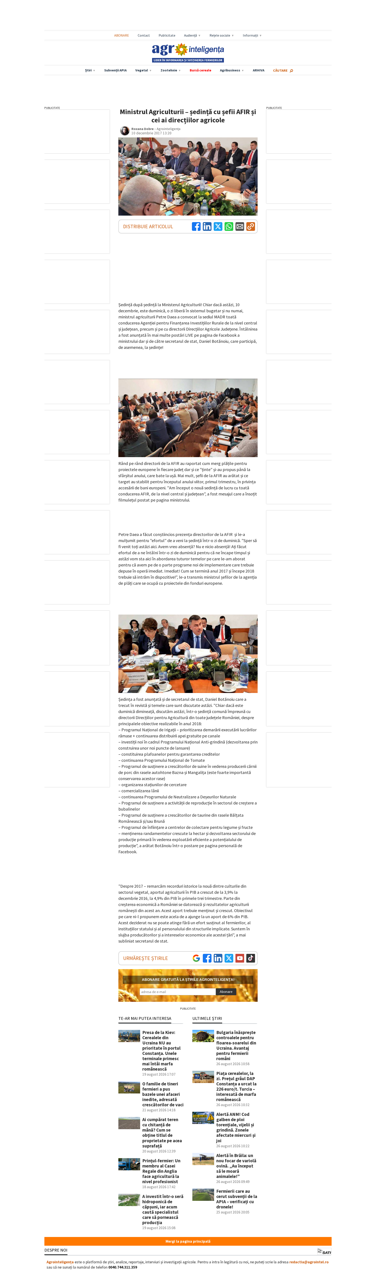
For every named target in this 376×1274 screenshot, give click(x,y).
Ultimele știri (207, 1018)
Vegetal (141, 70)
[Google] (196, 958)
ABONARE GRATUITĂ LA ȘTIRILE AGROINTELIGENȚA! (188, 980)
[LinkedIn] (207, 226)
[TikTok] (250, 958)
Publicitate (167, 35)
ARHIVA (258, 70)
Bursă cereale (200, 70)
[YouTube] (239, 958)
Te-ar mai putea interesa (144, 1018)
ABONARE (121, 35)
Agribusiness (230, 70)
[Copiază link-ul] (250, 226)
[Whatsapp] (229, 226)
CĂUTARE (280, 70)
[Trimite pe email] (239, 226)
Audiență (190, 35)
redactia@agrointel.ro (309, 1262)
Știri (88, 70)
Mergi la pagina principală (188, 1241)
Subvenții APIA (115, 70)
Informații (250, 35)
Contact (144, 35)
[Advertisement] (188, 15)
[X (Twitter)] (218, 226)
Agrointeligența (60, 1262)
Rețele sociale (220, 35)
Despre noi (55, 1250)
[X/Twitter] (229, 958)
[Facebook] (196, 226)
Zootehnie (169, 70)
